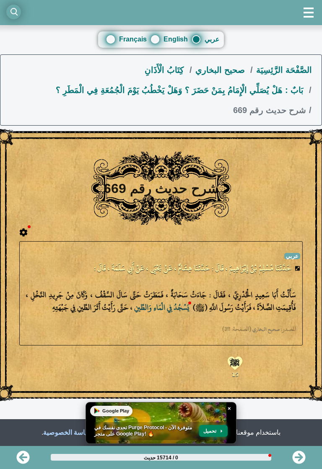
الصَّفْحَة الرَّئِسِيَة (284, 70)
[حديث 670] (299, 460)
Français (133, 39)
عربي (212, 39)
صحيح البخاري (221, 70)
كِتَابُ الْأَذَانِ (166, 70)
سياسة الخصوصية (68, 432)
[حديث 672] (23, 460)
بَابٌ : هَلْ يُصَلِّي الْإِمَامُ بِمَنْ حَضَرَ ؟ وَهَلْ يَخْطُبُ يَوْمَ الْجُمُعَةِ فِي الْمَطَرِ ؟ (181, 90)
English (176, 39)
